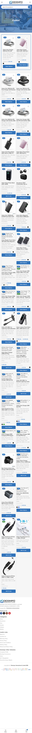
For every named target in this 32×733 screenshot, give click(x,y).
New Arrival (11, 124)
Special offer (26, 335)
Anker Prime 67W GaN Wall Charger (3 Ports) (7, 503)
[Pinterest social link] (9, 613)
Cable (12, 301)
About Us (2, 634)
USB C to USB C (8, 125)
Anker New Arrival (10, 52)
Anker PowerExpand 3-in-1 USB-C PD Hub (23, 537)
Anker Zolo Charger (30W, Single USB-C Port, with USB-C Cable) (8, 298)
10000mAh (19, 54)
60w (17, 385)
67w (3, 507)
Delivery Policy (3, 644)
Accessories (10, 220)
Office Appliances (20, 254)
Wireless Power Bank (21, 223)
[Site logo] (16, 2)
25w (17, 360)
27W (11, 155)
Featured (26, 465)
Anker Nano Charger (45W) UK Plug (7, 353)
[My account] (30, 2)
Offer (7, 333)
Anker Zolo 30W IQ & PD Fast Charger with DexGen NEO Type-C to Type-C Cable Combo (9, 90)
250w (17, 465)
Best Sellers (19, 332)
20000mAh (4, 155)
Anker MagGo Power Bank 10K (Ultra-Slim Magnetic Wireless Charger (8, 241)
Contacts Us (3, 636)
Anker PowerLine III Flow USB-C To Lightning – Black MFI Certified (8, 538)
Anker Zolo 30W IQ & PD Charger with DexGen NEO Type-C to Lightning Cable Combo (23, 90)
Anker (4, 52)
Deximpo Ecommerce (5, 654)
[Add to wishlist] (13, 38)
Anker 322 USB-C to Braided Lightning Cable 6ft (22, 382)
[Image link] (8, 601)
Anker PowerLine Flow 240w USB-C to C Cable (8, 409)
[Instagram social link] (7, 613)
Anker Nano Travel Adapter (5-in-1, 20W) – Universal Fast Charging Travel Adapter (22, 249)
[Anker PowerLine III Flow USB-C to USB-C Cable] (9, 566)
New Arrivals (26, 333)
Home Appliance (25, 252)
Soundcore (19, 187)
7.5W (11, 244)
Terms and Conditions (5, 642)
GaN (14, 277)
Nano (17, 442)
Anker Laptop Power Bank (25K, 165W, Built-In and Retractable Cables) (23, 329)
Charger (11, 56)
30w (3, 91)
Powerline (7, 415)
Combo (4, 57)
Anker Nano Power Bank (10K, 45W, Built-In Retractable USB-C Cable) (23, 51)
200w (12, 187)
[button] (9, 196)
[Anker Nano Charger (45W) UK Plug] (9, 349)
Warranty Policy (4, 638)
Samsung (10, 439)
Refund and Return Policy (6, 646)
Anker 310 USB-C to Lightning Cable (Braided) (8, 328)
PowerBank (23, 56)
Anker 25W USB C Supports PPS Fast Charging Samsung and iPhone (22, 357)
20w (8, 56)
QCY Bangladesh (4, 658)
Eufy (1, 623)
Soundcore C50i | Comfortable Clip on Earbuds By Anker (21, 184)
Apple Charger (22, 439)
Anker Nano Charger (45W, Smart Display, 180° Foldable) (9, 274)
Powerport (19, 255)
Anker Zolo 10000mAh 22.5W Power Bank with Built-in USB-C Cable (8, 217)
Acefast (2, 625)
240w (3, 413)
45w (24, 54)
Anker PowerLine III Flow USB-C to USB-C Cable (8, 576)
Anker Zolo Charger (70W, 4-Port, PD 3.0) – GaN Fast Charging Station (23, 298)
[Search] (29, 7)
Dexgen (5, 54)
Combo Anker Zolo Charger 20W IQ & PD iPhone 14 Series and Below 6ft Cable (7, 380)
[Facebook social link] (1, 613)
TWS (21, 189)
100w (3, 187)
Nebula (1, 629)
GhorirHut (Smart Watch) (6, 660)
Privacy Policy (3, 640)
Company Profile (4, 652)
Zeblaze (2, 627)
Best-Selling (4, 277)
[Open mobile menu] (1, 2)
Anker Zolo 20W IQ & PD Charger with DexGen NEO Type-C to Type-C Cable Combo (9, 121)
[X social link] (4, 613)
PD (10, 57)
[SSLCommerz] (16, 669)
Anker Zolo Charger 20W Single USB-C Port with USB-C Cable (22, 272)
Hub (17, 541)
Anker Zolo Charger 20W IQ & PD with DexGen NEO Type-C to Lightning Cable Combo (23, 121)
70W (17, 301)
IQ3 (8, 57)
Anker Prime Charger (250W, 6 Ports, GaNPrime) (23, 461)
